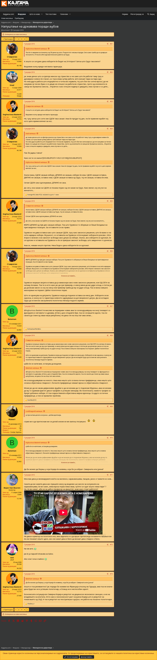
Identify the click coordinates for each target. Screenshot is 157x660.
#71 (111, 475)
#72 (111, 545)
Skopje (19, 96)
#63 (111, 101)
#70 (111, 438)
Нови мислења (7, 18)
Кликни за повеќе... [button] (68, 276)
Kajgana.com (8, 14)
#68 (111, 335)
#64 (111, 129)
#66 (111, 251)
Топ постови (51, 14)
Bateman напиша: (32, 368)
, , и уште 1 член (43, 195)
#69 (111, 406)
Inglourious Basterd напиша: (36, 49)
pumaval (6, 30)
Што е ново (35, 14)
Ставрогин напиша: (33, 106)
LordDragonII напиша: (34, 411)
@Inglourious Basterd (33, 310)
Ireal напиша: (31, 133)
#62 (111, 72)
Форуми (22, 14)
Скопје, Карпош (15, 432)
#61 (111, 44)
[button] (42, 14)
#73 (111, 574)
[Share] (107, 44)
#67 (111, 306)
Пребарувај (19, 18)
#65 (111, 201)
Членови (64, 14)
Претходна (8, 39)
